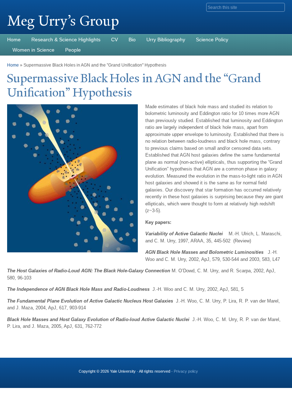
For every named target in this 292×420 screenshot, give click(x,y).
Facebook (226, 368)
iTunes (263, 368)
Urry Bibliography (165, 39)
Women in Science (33, 50)
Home (14, 39)
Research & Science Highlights (65, 39)
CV (114, 39)
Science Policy (212, 39)
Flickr (250, 368)
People (73, 50)
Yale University (27, 6)
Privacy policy (186, 371)
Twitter (238, 368)
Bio (132, 39)
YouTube (275, 368)
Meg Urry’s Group (63, 21)
